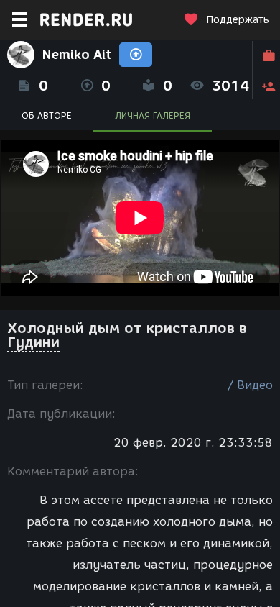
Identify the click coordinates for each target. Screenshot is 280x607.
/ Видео (250, 385)
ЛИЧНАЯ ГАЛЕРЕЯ (152, 115)
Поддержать (237, 20)
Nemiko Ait (77, 55)
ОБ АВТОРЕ (47, 115)
